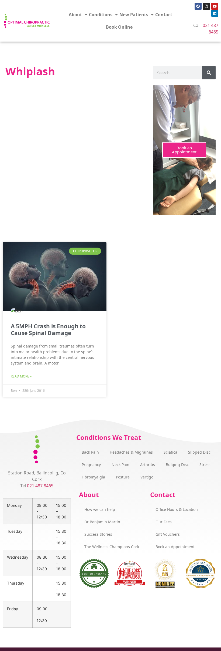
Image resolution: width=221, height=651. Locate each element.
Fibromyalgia (93, 477)
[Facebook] (198, 6)
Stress (204, 464)
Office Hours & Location (177, 509)
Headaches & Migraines (131, 452)
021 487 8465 (40, 486)
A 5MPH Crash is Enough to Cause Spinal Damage (48, 329)
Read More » (21, 376)
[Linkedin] (214, 13)
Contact (163, 15)
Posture (123, 477)
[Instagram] (206, 6)
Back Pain (90, 452)
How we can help (99, 509)
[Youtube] (214, 6)
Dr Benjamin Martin (102, 521)
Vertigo (146, 477)
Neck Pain (120, 464)
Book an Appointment (184, 149)
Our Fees (164, 521)
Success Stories (98, 534)
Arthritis (147, 464)
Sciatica (170, 452)
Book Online (119, 27)
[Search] (209, 72)
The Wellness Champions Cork (111, 546)
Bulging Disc (177, 464)
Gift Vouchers (168, 534)
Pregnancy (91, 464)
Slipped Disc (199, 452)
